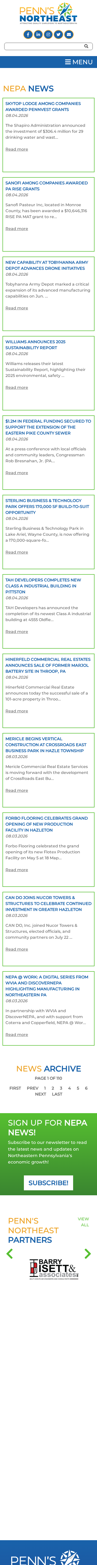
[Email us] (69, 34)
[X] (59, 34)
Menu (82, 62)
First (15, 1088)
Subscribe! (48, 1183)
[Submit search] (90, 53)
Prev (33, 1088)
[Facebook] (28, 34)
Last (57, 1094)
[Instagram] (49, 34)
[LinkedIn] (39, 34)
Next (41, 1094)
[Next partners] (88, 1254)
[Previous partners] (9, 1254)
